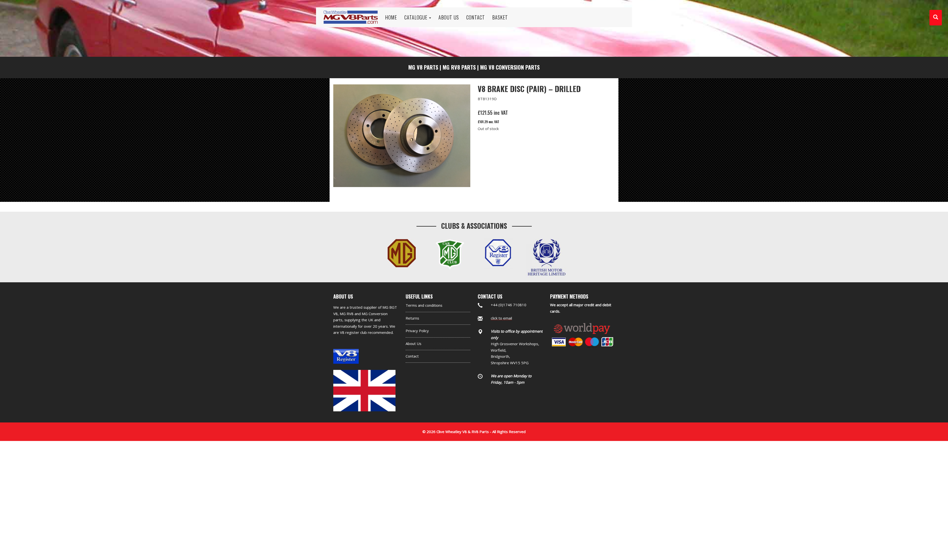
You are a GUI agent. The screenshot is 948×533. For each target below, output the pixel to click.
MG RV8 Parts (459, 67)
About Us (413, 343)
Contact (412, 356)
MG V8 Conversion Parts (510, 67)
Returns (412, 318)
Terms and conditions (424, 305)
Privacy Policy (417, 330)
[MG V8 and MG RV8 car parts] (350, 11)
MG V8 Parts (423, 67)
